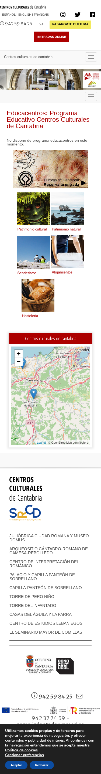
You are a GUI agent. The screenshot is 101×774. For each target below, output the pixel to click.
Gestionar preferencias (24, 755)
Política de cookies (21, 750)
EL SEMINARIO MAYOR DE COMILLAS (45, 632)
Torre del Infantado (32, 605)
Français (41, 14)
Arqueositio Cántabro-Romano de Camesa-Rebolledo (48, 550)
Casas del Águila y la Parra (40, 614)
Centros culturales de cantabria (28, 57)
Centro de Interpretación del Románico (44, 563)
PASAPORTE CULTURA (70, 24)
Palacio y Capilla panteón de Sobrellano (42, 576)
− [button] (18, 361)
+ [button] (18, 353)
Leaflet (41, 442)
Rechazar (41, 765)
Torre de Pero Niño (31, 596)
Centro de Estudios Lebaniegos (45, 623)
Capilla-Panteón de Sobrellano (45, 587)
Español (9, 14)
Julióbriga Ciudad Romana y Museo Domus (49, 538)
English (24, 14)
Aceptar (16, 765)
